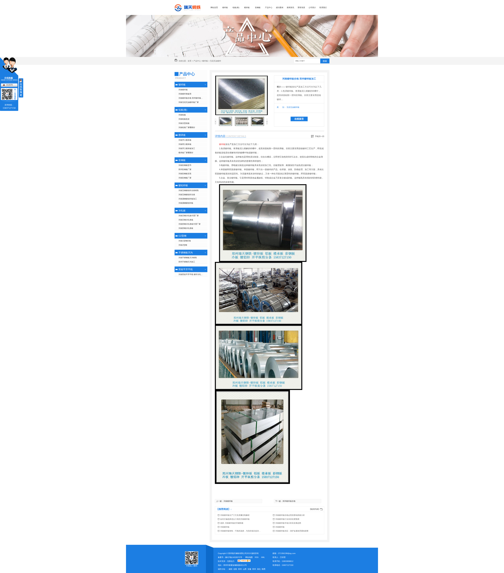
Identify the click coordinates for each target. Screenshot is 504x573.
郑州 (240, 569)
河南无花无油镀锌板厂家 (188, 102)
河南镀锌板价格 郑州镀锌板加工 (191, 98)
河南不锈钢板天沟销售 (187, 258)
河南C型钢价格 (184, 241)
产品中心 (268, 7)
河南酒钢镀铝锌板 (185, 203)
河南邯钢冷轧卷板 (185, 228)
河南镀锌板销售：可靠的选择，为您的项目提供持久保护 (241, 531)
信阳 (235, 569)
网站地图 (249, 557)
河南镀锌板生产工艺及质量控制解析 (235, 515)
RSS (257, 557)
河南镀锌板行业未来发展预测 (287, 519)
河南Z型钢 (182, 245)
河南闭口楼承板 (184, 144)
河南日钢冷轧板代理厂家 (188, 216)
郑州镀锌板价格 (289, 501)
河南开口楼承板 (184, 140)
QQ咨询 (9, 85)
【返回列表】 (314, 509)
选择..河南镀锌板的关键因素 (231, 523)
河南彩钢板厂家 (184, 178)
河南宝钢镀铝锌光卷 (186, 195)
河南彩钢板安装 (184, 174)
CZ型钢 (182, 235)
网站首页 (214, 7)
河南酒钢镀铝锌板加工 (187, 199)
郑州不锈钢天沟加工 (186, 262)
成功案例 (279, 7)
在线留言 (299, 119)
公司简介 (312, 7)
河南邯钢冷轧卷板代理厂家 (189, 224)
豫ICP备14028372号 (233, 557)
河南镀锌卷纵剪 (184, 94)
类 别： (281, 107)
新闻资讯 (290, 7)
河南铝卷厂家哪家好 (186, 127)
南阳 (230, 569)
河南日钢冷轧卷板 (185, 220)
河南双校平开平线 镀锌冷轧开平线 (192, 274)
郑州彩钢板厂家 (184, 169)
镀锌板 (225, 7)
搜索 (325, 61)
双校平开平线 (185, 269)
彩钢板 (258, 7)
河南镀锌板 (183, 90)
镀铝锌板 (183, 185)
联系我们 (323, 7)
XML (263, 557)
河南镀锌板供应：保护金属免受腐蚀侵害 (291, 531)
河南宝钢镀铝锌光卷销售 (188, 190)
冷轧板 (182, 210)
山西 (244, 569)
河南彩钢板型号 (184, 165)
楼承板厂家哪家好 (185, 153)
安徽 (249, 569)
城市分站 (221, 569)
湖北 (259, 569)
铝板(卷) (236, 7)
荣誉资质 (301, 7)
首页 (189, 61)
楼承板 (247, 7)
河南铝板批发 (184, 119)
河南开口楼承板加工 (186, 148)
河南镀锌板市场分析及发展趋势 (288, 523)
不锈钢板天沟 (185, 252)
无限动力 (230, 561)
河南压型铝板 (184, 123)
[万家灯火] (244, 561)
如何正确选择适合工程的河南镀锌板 (235, 519)
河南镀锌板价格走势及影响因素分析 (290, 515)
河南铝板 (182, 115)
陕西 (263, 569)
